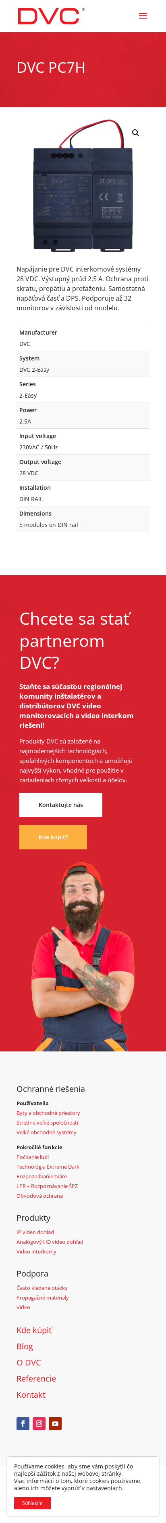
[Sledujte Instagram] (39, 1423)
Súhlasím (32, 1503)
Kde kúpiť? (53, 837)
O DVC (29, 1362)
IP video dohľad (35, 1232)
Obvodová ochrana (40, 1195)
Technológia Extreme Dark (48, 1166)
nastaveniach (104, 1488)
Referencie (36, 1378)
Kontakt (31, 1394)
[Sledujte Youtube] (55, 1423)
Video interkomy (36, 1251)
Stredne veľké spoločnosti (47, 1122)
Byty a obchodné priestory (48, 1112)
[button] (136, 133)
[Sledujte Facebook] (23, 1423)
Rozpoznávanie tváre (42, 1176)
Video (23, 1307)
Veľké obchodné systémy (47, 1132)
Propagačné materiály (43, 1297)
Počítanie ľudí (33, 1157)
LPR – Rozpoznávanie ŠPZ (47, 1186)
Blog (25, 1346)
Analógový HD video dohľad (50, 1241)
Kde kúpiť (34, 1330)
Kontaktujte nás (61, 805)
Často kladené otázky (42, 1287)
